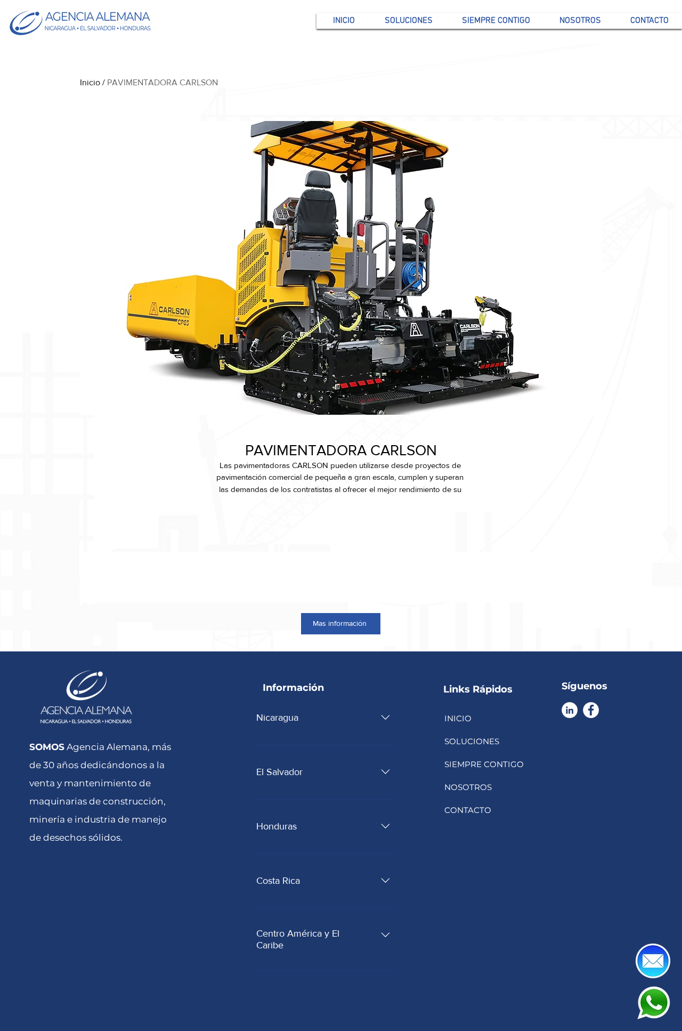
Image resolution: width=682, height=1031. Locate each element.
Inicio (90, 82)
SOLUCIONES (471, 741)
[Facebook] (591, 710)
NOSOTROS (468, 787)
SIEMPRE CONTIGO (483, 764)
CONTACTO (467, 810)
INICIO (458, 718)
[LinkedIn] (570, 710)
